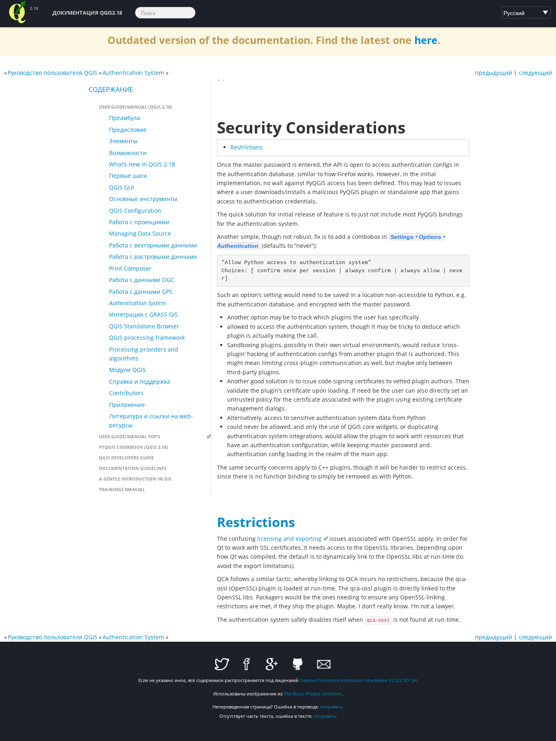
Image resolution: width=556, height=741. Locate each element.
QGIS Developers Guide (126, 458)
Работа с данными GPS (141, 291)
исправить (332, 707)
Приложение (127, 405)
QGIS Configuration (135, 210)
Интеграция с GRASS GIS (143, 314)
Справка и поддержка (139, 381)
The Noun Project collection (313, 694)
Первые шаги (128, 175)
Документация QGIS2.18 (87, 12)
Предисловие (128, 129)
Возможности (128, 153)
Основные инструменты (143, 199)
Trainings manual (122, 489)
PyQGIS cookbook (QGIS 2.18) (133, 447)
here (426, 40)
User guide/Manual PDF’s (129, 436)
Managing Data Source (140, 233)
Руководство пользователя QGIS (52, 73)
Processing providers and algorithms (143, 353)
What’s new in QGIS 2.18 (142, 164)
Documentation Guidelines (132, 468)
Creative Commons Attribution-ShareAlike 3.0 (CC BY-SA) (359, 680)
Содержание (111, 89)
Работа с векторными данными (153, 245)
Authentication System (133, 73)
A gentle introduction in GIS (135, 479)
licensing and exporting (289, 538)
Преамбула (124, 118)
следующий (535, 73)
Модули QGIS (127, 370)
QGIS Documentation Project (17, 12)
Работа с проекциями (139, 222)
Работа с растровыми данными (153, 256)
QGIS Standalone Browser (144, 326)
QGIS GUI (121, 187)
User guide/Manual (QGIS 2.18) (135, 107)
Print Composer (130, 268)
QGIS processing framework (147, 337)
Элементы (123, 141)
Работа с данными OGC (141, 280)
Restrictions (246, 147)
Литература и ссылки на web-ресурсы (151, 420)
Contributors (126, 393)
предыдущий (493, 73)
